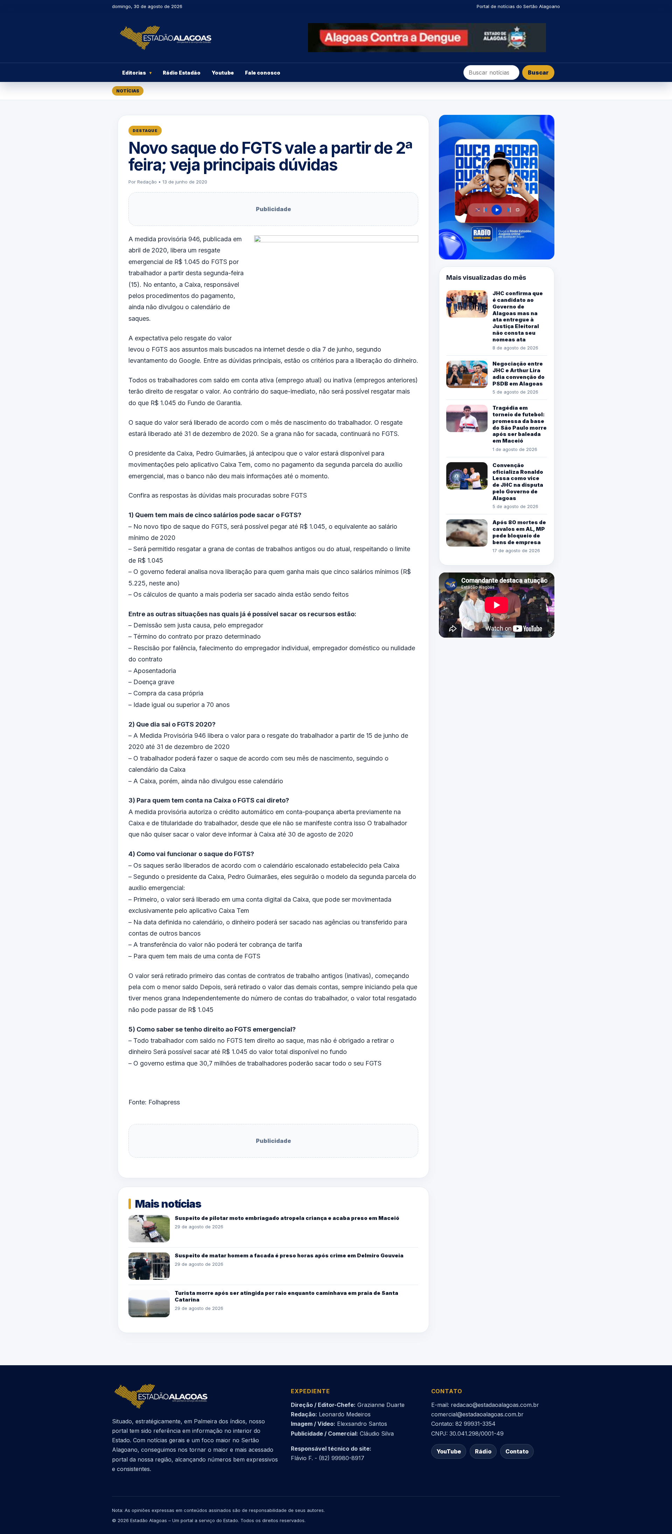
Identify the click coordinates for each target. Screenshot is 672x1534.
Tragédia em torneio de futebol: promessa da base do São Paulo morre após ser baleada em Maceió (519, 424)
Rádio (483, 1451)
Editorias (137, 73)
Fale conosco (262, 73)
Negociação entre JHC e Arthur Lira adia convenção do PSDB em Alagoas (518, 373)
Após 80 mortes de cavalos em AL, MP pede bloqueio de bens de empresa (519, 532)
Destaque (145, 130)
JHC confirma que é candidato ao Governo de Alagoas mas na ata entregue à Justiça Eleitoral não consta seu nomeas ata (517, 316)
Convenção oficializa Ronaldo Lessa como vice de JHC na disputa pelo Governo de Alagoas (517, 481)
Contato (516, 1451)
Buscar (538, 72)
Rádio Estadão (182, 73)
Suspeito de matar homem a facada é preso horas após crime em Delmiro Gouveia (289, 1255)
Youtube (223, 73)
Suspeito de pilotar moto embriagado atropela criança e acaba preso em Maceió (287, 1218)
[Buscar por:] (491, 72)
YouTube (448, 1451)
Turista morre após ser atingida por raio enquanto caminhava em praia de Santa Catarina (286, 1296)
